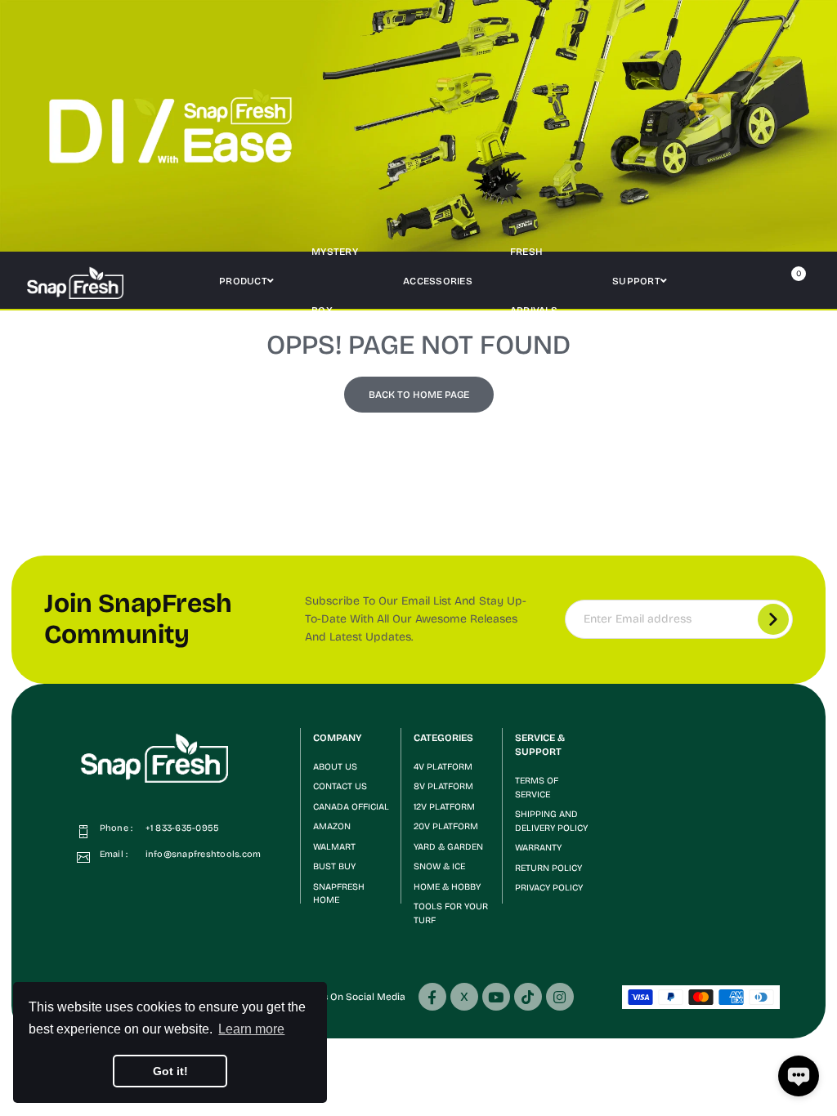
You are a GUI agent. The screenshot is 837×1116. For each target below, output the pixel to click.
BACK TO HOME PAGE (419, 394)
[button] (719, 281)
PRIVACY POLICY (549, 887)
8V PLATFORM (443, 786)
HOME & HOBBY (447, 887)
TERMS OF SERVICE (536, 787)
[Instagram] (560, 997)
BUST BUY (334, 866)
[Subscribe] (773, 619)
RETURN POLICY (548, 868)
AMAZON (332, 826)
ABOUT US (335, 766)
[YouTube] (496, 997)
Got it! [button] (170, 1071)
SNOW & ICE (439, 866)
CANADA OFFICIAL (351, 806)
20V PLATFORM (446, 826)
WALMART (334, 846)
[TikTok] (528, 997)
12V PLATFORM (444, 806)
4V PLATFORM (443, 766)
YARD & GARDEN (448, 846)
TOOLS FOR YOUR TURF (451, 913)
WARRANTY (538, 847)
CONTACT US (340, 786)
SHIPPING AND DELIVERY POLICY (551, 821)
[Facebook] (432, 997)
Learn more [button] (251, 1029)
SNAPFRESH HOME (339, 894)
